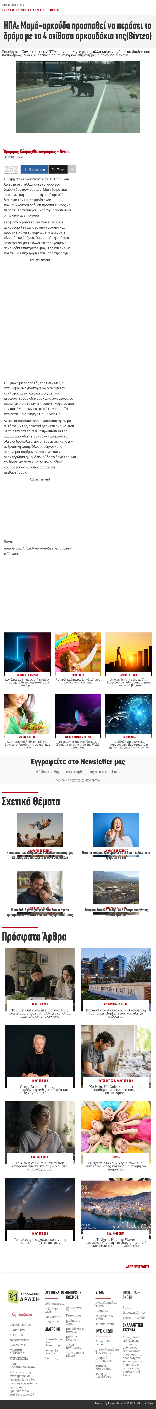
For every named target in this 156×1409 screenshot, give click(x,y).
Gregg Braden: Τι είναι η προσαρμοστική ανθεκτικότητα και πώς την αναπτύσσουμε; (39, 1089)
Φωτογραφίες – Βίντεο (76, 1354)
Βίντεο (6, 5)
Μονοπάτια (52, 1317)
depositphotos (20, 1324)
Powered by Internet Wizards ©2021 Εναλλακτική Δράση (124, 1403)
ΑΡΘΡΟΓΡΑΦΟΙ (19, 1330)
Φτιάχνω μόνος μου (103, 1367)
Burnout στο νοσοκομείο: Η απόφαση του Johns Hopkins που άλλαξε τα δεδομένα (116, 1013)
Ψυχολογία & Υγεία (116, 1004)
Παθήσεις (102, 1310)
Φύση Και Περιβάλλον (103, 1375)
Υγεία (100, 1293)
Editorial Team (13, 157)
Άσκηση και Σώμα (104, 1342)
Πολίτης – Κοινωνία (72, 1338)
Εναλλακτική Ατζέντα (133, 1328)
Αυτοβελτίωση (107, 1081)
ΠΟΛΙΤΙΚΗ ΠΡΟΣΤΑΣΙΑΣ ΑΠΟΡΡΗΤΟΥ (78, 780)
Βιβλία (116, 1157)
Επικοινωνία (19, 1358)
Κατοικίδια (73, 1315)
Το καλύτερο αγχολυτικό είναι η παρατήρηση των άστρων (40, 1241)
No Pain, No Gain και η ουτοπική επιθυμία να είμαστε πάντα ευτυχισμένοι (116, 1089)
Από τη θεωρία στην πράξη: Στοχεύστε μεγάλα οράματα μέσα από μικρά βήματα (129, 682)
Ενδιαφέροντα (39, 1157)
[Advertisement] (39, 321)
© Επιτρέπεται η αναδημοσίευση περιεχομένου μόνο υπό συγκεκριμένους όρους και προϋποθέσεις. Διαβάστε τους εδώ (23, 1383)
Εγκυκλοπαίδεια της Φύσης (107, 1351)
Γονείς (15, 5)
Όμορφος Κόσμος (14, 10)
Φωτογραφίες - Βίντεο (43, 10)
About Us (16, 1335)
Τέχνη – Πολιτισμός (73, 1346)
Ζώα (22, 5)
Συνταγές (51, 1358)
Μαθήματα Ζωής (73, 1322)
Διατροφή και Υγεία (51, 1351)
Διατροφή (52, 1329)
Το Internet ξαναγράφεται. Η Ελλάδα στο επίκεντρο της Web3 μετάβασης (77, 744)
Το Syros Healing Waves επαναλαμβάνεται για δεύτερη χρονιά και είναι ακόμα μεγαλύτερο (115, 1242)
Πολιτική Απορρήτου (17, 1351)
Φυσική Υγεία (105, 1324)
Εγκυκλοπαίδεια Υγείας (106, 1304)
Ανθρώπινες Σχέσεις (74, 1308)
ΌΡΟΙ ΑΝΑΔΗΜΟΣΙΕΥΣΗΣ (22, 1365)
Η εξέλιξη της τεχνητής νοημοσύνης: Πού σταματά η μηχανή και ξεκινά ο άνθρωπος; (128, 744)
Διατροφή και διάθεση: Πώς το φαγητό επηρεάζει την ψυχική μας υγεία (27, 744)
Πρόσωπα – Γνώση (131, 1295)
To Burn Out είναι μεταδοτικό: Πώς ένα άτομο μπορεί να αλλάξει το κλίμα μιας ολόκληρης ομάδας (40, 1013)
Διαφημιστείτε (19, 1340)
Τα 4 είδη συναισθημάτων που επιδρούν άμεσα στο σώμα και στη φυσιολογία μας (40, 1166)
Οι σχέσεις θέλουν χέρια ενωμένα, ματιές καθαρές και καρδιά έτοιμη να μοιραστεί (116, 1166)
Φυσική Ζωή (104, 1331)
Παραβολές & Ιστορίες (75, 1330)
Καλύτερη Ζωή (40, 1004)
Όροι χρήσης (18, 1345)
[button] (138, 1267)
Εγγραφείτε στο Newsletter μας (78, 761)
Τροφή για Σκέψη (134, 1318)
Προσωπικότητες (134, 1312)
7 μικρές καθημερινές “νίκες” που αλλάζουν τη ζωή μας (77, 681)
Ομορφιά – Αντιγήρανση (104, 1359)
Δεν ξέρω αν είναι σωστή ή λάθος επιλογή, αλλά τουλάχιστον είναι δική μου (27, 682)
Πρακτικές (52, 1322)
